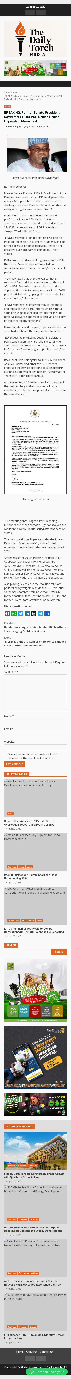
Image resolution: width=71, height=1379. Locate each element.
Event (21, 867)
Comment (11, 671)
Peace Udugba (13, 126)
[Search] (63, 84)
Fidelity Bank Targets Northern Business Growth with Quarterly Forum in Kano (35, 1151)
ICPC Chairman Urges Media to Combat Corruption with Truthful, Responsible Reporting (35, 906)
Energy (33, 1327)
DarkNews (52, 1367)
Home (20, 1352)
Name (9, 716)
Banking (11, 1166)
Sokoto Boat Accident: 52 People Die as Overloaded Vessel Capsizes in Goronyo (35, 798)
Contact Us (46, 1352)
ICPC (24, 921)
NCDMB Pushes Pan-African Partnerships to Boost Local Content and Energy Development (35, 1204)
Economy (33, 1166)
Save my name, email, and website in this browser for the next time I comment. (33, 756)
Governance (13, 921)
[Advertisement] (35, 68)
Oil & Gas (34, 1219)
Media (31, 921)
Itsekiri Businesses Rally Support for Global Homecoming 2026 (35, 852)
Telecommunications (28, 1273)
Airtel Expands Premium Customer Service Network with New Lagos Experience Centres (35, 1258)
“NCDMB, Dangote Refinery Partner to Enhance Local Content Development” (35, 641)
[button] (47, 1371)
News (7, 106)
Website (9, 741)
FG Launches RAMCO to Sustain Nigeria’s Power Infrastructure (35, 1312)
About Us (31, 1352)
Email (8, 729)
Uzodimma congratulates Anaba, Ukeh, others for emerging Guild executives (35, 627)
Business (12, 867)
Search (11, 945)
